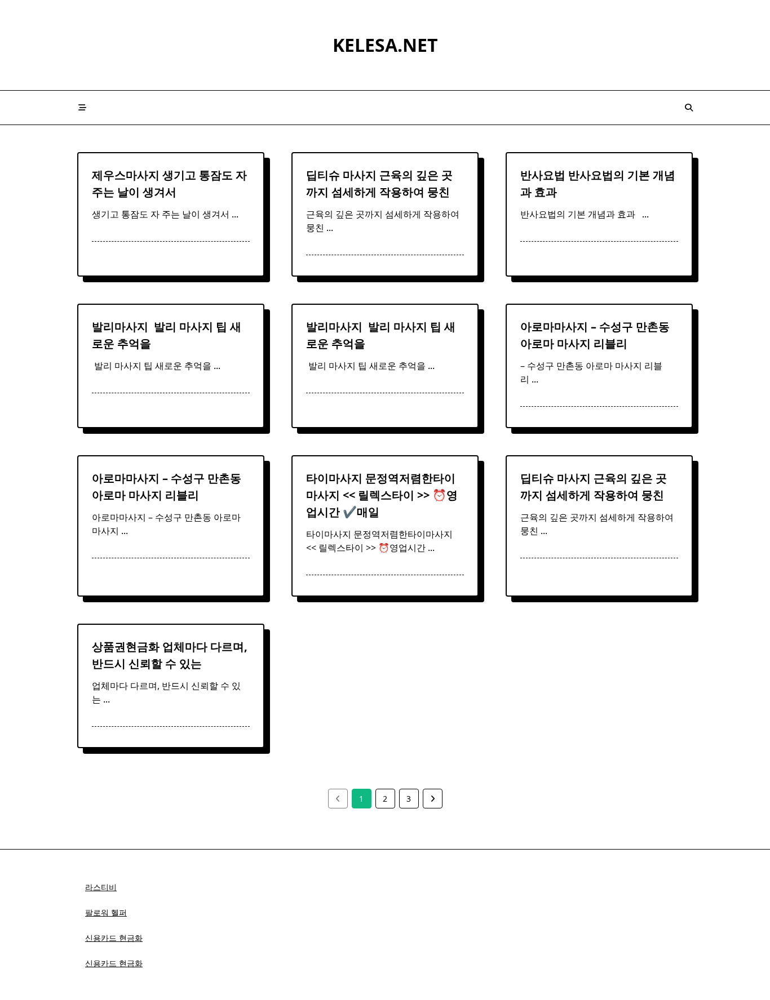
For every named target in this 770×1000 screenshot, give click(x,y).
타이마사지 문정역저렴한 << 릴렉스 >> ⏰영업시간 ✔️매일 (382, 494)
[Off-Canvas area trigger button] (82, 108)
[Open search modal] (689, 108)
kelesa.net (385, 45)
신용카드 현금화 (114, 937)
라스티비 (101, 887)
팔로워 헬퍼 (106, 912)
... (235, 214)
